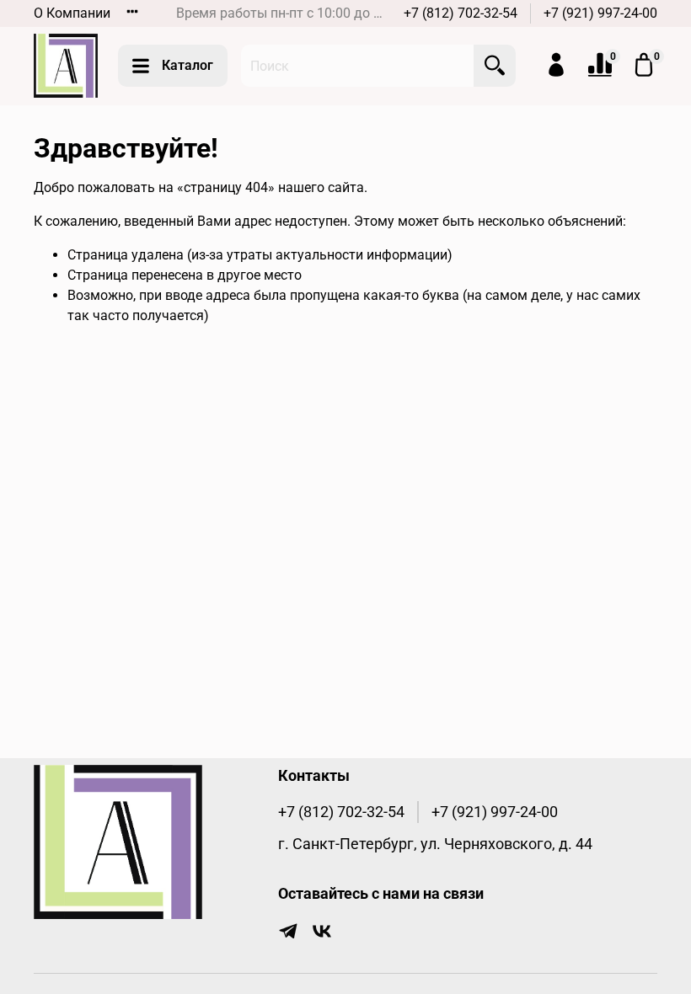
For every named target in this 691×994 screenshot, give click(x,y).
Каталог (187, 65)
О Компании (72, 13)
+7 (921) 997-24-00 (600, 13)
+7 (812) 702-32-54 (460, 13)
